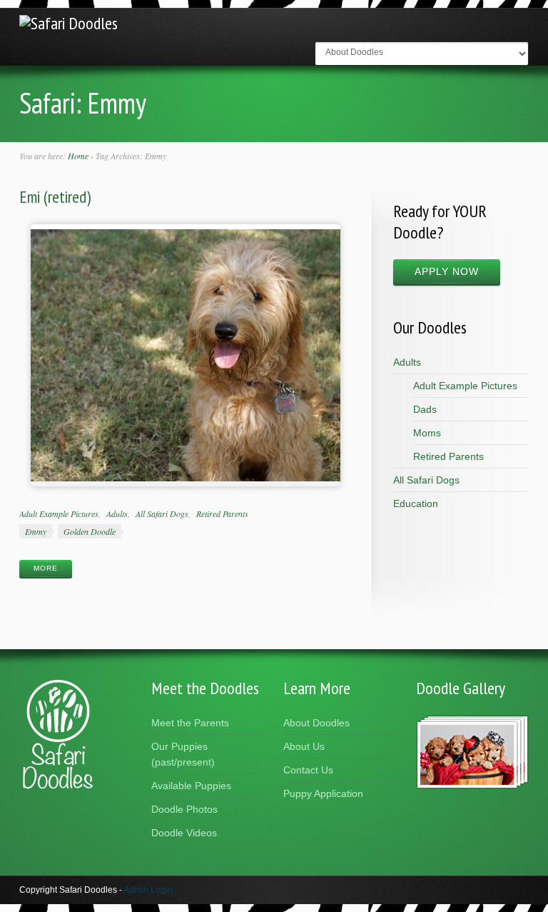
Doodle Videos (184, 832)
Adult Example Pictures (58, 513)
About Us (304, 746)
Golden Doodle (90, 531)
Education (415, 503)
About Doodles (316, 722)
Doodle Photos (184, 809)
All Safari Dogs (162, 513)
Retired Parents (222, 513)
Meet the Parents (190, 722)
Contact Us (308, 770)
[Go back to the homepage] (68, 23)
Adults (117, 513)
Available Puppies (191, 785)
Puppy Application (323, 793)
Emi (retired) (55, 197)
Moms (427, 433)
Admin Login (148, 890)
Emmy (35, 531)
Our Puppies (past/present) (183, 754)
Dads (425, 409)
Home (78, 155)
